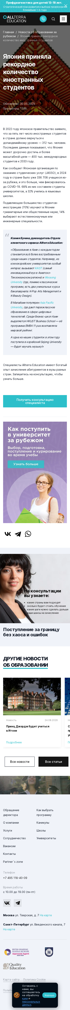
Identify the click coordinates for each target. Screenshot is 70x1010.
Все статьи (53, 762)
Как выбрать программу (45, 812)
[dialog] (35, 995)
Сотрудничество (14, 838)
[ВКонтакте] (7, 533)
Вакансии (9, 846)
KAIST (38, 268)
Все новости (19, 762)
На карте (46, 915)
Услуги (7, 830)
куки (25, 998)
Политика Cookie (34, 979)
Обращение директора (11, 812)
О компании (11, 822)
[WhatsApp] (28, 533)
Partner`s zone (13, 861)
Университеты (46, 838)
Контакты (9, 853)
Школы (41, 830)
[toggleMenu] (63, 18)
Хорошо (49, 995)
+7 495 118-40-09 (15, 877)
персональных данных (31, 1003)
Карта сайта (11, 979)
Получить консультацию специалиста (35, 401)
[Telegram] (18, 533)
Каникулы (43, 822)
